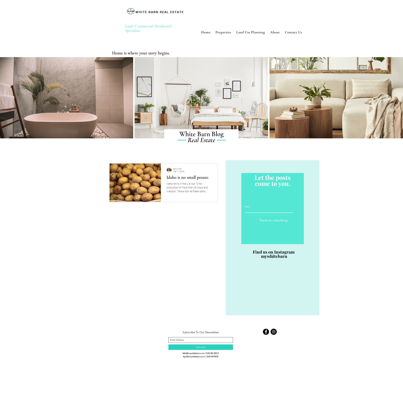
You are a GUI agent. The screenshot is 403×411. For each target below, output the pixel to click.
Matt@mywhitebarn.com (193, 353)
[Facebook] (266, 332)
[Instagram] (274, 332)
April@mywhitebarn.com (194, 356)
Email (247, 206)
